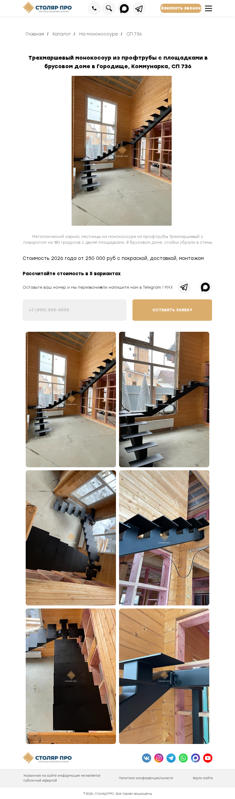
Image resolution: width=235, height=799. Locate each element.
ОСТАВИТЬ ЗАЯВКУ (172, 310)
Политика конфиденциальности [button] (146, 778)
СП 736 (134, 34)
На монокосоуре (98, 34)
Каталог (62, 34)
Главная (35, 34)
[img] (122, 151)
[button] (180, 8)
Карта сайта (203, 778)
